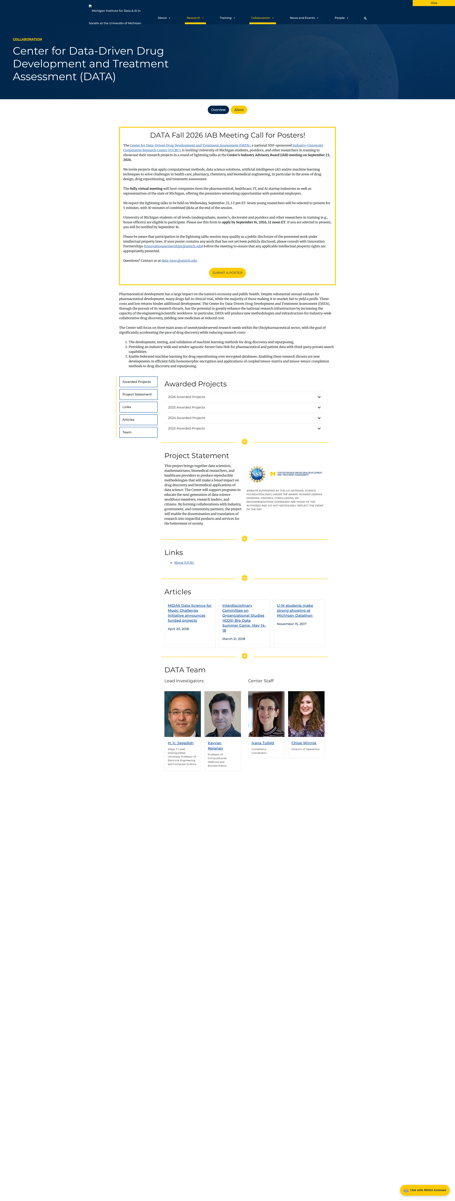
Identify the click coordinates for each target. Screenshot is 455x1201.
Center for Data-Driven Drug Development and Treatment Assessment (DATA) (190, 145)
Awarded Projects (136, 382)
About (239, 110)
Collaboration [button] (260, 18)
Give (434, 3)
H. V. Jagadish (181, 743)
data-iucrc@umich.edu (179, 261)
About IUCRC (184, 563)
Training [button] (226, 18)
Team (127, 432)
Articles (128, 420)
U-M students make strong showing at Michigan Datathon (295, 610)
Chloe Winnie (303, 743)
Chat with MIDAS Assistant (425, 1190)
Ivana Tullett (262, 743)
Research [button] (193, 18)
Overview (218, 110)
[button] (365, 18)
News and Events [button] (302, 18)
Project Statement (137, 394)
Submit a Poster (227, 273)
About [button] (162, 18)
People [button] (340, 18)
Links (126, 407)
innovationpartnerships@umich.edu (173, 246)
